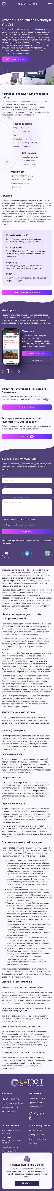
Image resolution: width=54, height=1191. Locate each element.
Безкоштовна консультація (27, 292)
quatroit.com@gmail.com (12, 1103)
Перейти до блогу (27, 407)
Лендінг (16, 135)
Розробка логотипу (30, 157)
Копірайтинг (16, 187)
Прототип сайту (29, 164)
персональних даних (26, 525)
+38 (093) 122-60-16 (10, 1099)
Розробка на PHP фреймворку (26, 142)
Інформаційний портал (23, 139)
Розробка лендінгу (10, 1147)
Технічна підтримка (21, 146)
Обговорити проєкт (15, 59)
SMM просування (36, 1134)
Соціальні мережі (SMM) (21, 179)
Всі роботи (37, 360)
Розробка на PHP (9, 1151)
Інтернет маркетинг (39, 1125)
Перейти (24, 436)
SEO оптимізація (36, 1130)
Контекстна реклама (20, 183)
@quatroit (11, 1111)
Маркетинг (17, 171)
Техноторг (28, 331)
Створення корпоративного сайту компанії (11, 1140)
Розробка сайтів (22, 123)
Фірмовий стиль (29, 160)
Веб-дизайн (29, 152)
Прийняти (27, 1183)
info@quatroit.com (10, 1107)
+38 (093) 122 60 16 (27, 3)
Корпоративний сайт (22, 131)
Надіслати (27, 531)
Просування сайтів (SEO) (22, 175)
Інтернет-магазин (21, 127)
